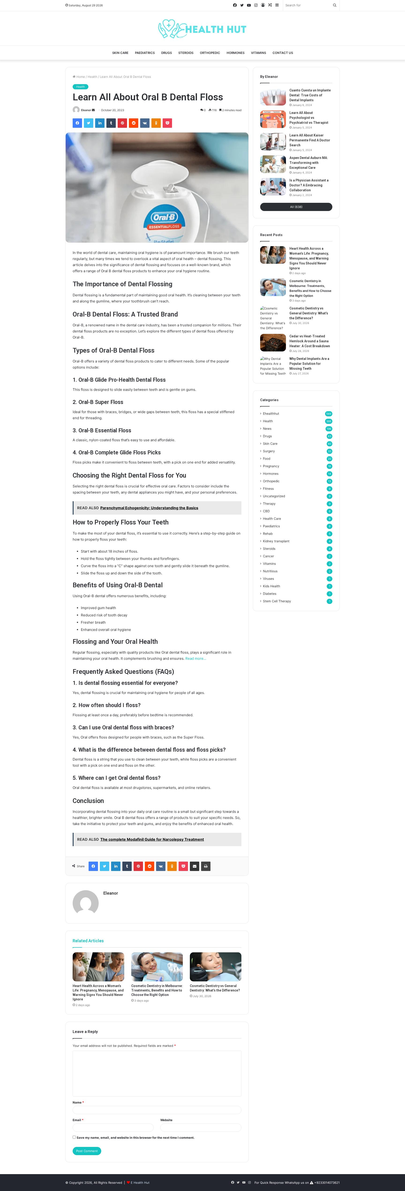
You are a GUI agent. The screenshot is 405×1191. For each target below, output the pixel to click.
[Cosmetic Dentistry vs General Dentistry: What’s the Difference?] (215, 966)
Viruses (268, 578)
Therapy (269, 503)
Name (78, 1102)
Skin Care (120, 53)
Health (92, 77)
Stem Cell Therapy (277, 601)
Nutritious (270, 571)
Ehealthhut (271, 413)
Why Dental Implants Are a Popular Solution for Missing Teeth (309, 363)
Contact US (283, 53)
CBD (266, 511)
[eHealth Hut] (202, 28)
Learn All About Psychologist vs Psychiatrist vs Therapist (308, 117)
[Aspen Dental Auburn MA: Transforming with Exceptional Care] (273, 164)
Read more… (195, 658)
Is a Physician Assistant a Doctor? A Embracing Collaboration (309, 185)
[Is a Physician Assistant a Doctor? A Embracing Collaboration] (273, 187)
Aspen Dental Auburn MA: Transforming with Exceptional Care (308, 163)
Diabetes (269, 594)
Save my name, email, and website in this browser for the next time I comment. (136, 1137)
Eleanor (86, 110)
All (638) (296, 207)
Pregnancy (271, 466)
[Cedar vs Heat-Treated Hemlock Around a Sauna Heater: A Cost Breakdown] (273, 342)
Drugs (166, 53)
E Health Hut (140, 1182)
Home (80, 77)
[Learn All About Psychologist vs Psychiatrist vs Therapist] (273, 119)
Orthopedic (210, 53)
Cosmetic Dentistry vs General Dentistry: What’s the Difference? (308, 313)
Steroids (185, 53)
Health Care (272, 518)
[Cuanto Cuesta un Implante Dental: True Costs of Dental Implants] (273, 97)
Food (266, 458)
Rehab (268, 533)
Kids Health (271, 586)
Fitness (268, 488)
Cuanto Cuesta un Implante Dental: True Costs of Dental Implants (310, 95)
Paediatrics (145, 53)
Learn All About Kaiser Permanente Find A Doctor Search (309, 140)
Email (78, 1120)
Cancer (268, 556)
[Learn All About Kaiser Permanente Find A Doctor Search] (273, 142)
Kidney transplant (276, 541)
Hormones (235, 53)
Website (166, 1120)
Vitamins (258, 53)
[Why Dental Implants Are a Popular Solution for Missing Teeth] (273, 366)
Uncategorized (274, 496)
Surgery (269, 451)
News (267, 428)
